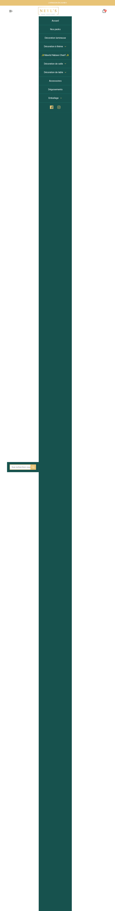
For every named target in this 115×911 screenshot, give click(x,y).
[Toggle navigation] (12, 11)
